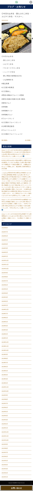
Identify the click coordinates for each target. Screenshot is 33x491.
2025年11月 (5, 264)
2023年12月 (5, 342)
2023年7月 (5, 362)
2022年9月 (5, 395)
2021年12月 (5, 432)
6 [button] (20, 52)
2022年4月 (5, 415)
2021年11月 (5, 436)
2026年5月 (5, 240)
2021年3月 (5, 468)
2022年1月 (5, 428)
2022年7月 (5, 403)
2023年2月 (5, 383)
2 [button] (14, 52)
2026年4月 (5, 244)
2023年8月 (5, 358)
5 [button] (19, 52)
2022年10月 (5, 391)
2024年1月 (5, 338)
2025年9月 (5, 272)
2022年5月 (5, 411)
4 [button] (17, 52)
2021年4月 (5, 464)
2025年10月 (5, 268)
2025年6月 (5, 285)
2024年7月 (5, 313)
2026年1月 (5, 256)
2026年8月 (5, 227)
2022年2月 (5, 424)
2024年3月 (5, 330)
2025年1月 (5, 305)
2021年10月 (5, 440)
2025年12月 (5, 260)
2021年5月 (5, 460)
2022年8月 (5, 399)
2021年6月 (5, 456)
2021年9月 (5, 444)
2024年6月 (5, 317)
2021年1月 (5, 477)
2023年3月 (5, 379)
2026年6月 (5, 236)
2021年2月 (5, 473)
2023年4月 (5, 374)
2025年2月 (5, 301)
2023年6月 (5, 366)
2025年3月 (5, 297)
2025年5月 (5, 289)
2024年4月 (5, 325)
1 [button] (12, 52)
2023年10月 (5, 350)
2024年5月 (5, 321)
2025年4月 (5, 293)
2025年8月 (5, 276)
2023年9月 (5, 354)
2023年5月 (5, 370)
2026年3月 (5, 248)
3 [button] (15, 52)
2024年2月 (5, 334)
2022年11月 (5, 387)
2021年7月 (5, 452)
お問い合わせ (16, 488)
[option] (16, 38)
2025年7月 (5, 281)
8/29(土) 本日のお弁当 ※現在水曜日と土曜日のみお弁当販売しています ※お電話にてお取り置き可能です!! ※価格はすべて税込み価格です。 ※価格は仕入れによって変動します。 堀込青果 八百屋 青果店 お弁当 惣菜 (16, 164)
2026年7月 (5, 232)
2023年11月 (5, 346)
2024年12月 (5, 309)
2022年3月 (5, 419)
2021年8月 (5, 448)
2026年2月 (5, 252)
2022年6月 (5, 407)
